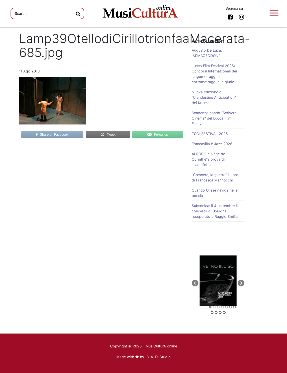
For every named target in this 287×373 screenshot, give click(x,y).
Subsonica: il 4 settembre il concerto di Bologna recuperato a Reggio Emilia (215, 211)
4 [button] (214, 307)
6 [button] (222, 307)
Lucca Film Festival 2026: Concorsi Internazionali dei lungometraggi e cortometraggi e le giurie (214, 73)
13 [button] (224, 312)
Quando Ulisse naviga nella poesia (214, 193)
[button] (195, 283)
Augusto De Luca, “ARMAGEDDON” (207, 53)
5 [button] (218, 307)
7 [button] (226, 307)
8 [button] (230, 307)
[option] (218, 280)
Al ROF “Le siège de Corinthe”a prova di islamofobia (208, 159)
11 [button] (216, 312)
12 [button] (220, 312)
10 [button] (212, 312)
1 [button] (202, 307)
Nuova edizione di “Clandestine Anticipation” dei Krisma (214, 97)
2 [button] (206, 307)
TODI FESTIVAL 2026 (210, 133)
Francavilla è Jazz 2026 (212, 144)
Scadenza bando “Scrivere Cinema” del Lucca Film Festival (214, 118)
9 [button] (234, 307)
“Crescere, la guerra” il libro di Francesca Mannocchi (215, 177)
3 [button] (210, 307)
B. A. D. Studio (158, 357)
